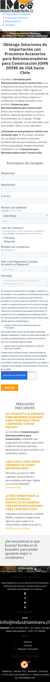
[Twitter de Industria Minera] (25, 602)
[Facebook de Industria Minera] (25, 598)
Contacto (10, 24)
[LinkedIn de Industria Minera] (25, 593)
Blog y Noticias (13, 21)
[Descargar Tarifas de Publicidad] (25, 664)
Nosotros (28, 642)
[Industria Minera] (17, 6)
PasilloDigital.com (27, 677)
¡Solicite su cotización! (18, 528)
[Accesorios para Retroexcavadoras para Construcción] (25, 569)
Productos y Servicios (17, 17)
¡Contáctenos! (13, 487)
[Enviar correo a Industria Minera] (25, 622)
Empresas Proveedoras (18, 14)
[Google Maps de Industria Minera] (25, 607)
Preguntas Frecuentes (28, 649)
